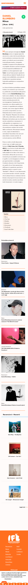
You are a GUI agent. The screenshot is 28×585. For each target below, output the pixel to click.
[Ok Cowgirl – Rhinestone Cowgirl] (15, 492)
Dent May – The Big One (14, 434)
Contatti (19, 549)
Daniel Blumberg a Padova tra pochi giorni (13, 405)
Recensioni (9, 546)
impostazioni (8, 578)
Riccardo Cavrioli (8, 32)
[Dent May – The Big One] (15, 427)
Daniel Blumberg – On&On (8, 376)
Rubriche (8, 554)
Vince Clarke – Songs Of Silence (10, 263)
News (7, 549)
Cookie (19, 554)
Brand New (9, 562)
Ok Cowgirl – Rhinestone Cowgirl (15, 499)
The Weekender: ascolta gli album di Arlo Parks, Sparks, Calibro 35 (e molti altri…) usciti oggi (12, 293)
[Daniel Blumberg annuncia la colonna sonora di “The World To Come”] (13, 307)
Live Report (9, 557)
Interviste (8, 559)
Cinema (8, 564)
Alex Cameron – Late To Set (14, 478)
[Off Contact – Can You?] (15, 448)
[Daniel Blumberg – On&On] (13, 364)
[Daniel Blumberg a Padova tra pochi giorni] (13, 393)
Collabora (19, 551)
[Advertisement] (14, 515)
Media (7, 551)
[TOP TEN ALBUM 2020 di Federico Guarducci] (13, 336)
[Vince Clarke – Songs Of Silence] (13, 251)
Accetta (4, 582)
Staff (18, 546)
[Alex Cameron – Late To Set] (15, 470)
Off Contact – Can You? (14, 456)
